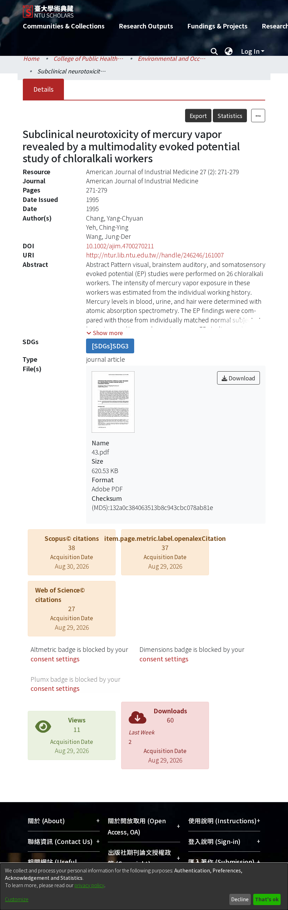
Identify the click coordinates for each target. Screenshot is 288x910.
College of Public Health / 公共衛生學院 (88, 58)
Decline (240, 899)
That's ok (267, 899)
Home (31, 58)
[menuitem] (229, 51)
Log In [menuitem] (250, 51)
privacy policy (89, 885)
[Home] (149, 9)
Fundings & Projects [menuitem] (217, 25)
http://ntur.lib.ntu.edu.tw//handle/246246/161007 (155, 254)
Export (198, 115)
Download (241, 378)
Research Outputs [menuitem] (146, 25)
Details (43, 89)
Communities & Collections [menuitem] (64, 25)
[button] (104, 332)
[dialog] (144, 886)
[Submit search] (214, 51)
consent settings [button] (55, 658)
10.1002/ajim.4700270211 (120, 245)
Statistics (229, 115)
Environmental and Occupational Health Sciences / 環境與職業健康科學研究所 (173, 58)
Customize (16, 899)
